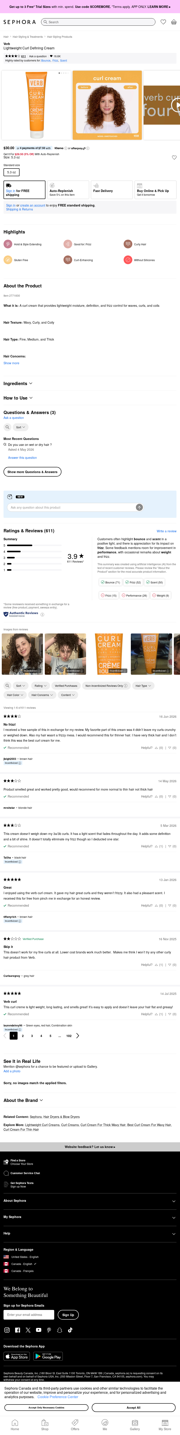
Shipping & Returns (19, 209)
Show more (11, 363)
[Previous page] (5, 1036)
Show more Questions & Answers (32, 472)
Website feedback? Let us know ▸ (90, 1146)
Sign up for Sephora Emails (24, 1306)
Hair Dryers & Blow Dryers (61, 1116)
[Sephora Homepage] (19, 22)
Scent (63, 60)
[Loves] (163, 22)
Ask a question (38, 56)
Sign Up (68, 1315)
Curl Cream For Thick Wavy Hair (103, 1125)
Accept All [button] (133, 1407)
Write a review (166, 531)
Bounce (45, 60)
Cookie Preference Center (58, 1397)
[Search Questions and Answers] (7, 427)
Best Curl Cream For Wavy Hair (149, 1125)
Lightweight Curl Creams (42, 1125)
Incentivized (30, 670)
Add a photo (12, 1071)
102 (69, 1035)
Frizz (55, 60)
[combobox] (98, 22)
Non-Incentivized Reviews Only (104, 685)
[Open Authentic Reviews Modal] (42, 614)
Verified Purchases (66, 685)
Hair (6, 36)
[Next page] (78, 1036)
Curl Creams (70, 1125)
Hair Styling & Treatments (28, 36)
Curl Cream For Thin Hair (21, 1129)
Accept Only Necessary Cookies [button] (46, 1407)
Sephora (36, 1116)
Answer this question (22, 457)
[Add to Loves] (174, 157)
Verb (7, 44)
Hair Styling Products (59, 36)
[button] (36, 1397)
